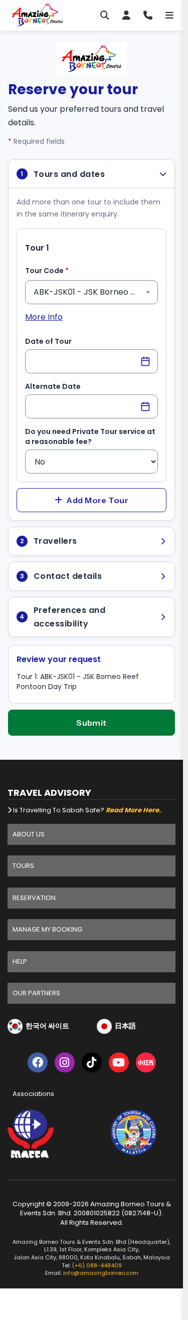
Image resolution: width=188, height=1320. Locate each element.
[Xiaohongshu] (146, 1064)
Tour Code (62, 270)
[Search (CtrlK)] (104, 15)
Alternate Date (53, 386)
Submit (91, 723)
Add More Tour (97, 500)
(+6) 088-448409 (97, 1265)
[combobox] (91, 292)
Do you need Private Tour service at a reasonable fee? (90, 436)
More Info (44, 317)
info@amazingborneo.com (100, 1273)
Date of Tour (48, 341)
